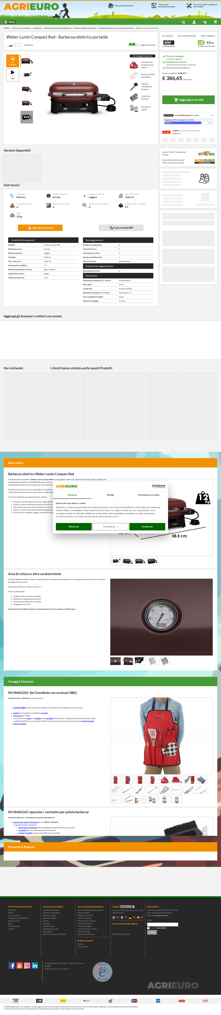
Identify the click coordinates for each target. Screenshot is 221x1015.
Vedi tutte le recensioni (121, 934)
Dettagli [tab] (110, 495)
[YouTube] (19, 972)
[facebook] (12, 972)
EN (117, 917)
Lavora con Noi (14, 915)
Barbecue (38, 28)
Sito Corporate (14, 926)
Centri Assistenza (84, 918)
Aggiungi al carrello (191, 99)
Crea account (83, 947)
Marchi (11, 913)
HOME (6, 28)
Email (149, 920)
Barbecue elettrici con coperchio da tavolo (117, 28)
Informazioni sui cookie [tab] (148, 495)
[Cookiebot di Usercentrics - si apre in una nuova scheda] (154, 486)
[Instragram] (27, 972)
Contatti (11, 929)
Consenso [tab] (72, 495)
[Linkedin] (35, 972)
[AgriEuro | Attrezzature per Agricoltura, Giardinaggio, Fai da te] (38, 6)
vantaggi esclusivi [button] (160, 915)
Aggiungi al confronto (43, 227)
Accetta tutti (147, 527)
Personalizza (109, 527)
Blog (10, 924)
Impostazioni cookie (51, 929)
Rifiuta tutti (74, 527)
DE (133, 917)
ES (141, 917)
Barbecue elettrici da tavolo (86, 28)
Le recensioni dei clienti (125, 923)
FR (125, 917)
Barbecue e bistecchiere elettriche (58, 28)
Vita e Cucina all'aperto (21, 28)
